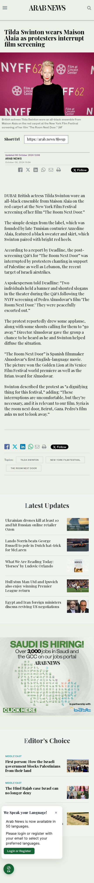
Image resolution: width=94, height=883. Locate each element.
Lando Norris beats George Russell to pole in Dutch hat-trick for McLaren (33, 545)
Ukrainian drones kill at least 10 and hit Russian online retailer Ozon (32, 525)
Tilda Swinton (29, 460)
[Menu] (5, 7)
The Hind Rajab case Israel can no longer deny (31, 790)
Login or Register (19, 851)
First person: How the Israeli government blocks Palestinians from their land (32, 766)
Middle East (13, 756)
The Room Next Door (24, 468)
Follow (81, 170)
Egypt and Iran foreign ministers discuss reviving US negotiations (33, 604)
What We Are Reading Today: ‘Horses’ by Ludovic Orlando (29, 563)
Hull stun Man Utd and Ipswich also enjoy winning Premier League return (31, 586)
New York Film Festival (65, 460)
